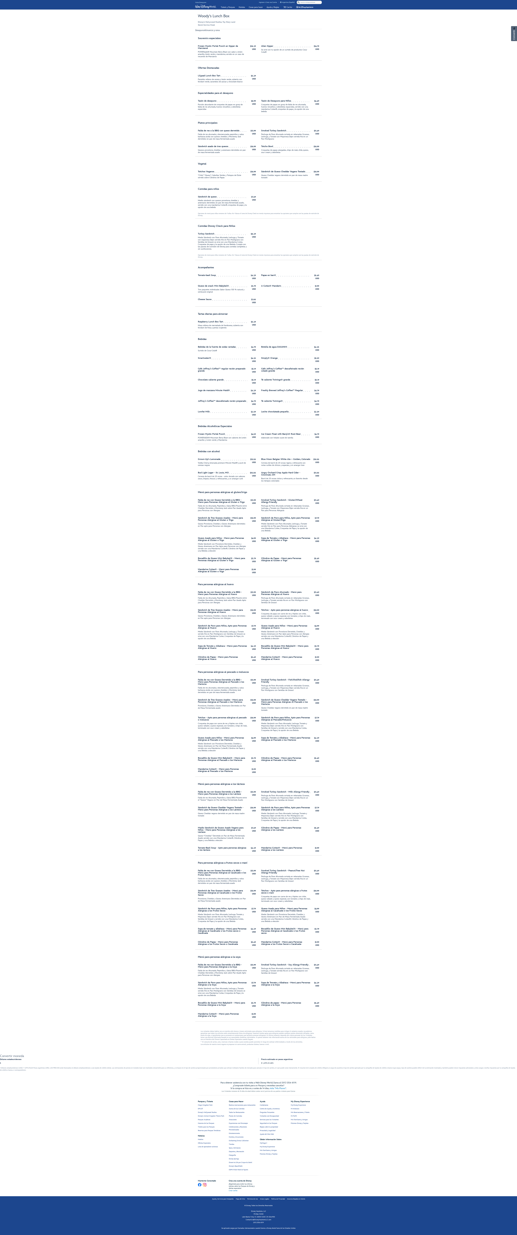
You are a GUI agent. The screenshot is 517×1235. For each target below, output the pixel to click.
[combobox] (310, 2)
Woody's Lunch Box (213, 16)
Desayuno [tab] (199, 30)
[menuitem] (281, 2)
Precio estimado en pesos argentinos (277, 1059)
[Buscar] (298, 2)
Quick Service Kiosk (206, 25)
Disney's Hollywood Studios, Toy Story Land (216, 22)
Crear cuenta (233, 1191)
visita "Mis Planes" (278, 1088)
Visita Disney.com (200, 2)
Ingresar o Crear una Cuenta (268, 2)
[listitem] (258, 47)
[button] (287, 7)
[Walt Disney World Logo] (205, 7)
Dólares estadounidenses (10, 1059)
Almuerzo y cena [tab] (212, 30)
